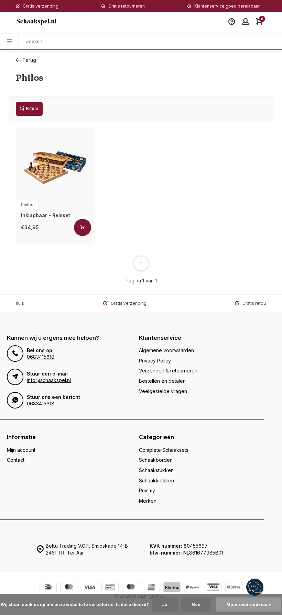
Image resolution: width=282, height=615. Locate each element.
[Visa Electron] (213, 588)
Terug (29, 60)
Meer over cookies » (248, 604)
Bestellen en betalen (162, 381)
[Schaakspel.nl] (36, 22)
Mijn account (21, 450)
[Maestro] (130, 588)
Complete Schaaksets (163, 450)
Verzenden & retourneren (168, 370)
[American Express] (151, 588)
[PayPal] (192, 588)
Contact (15, 460)
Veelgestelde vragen (163, 391)
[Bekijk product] (82, 227)
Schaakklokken (156, 480)
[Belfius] (233, 588)
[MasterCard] (68, 588)
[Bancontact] (110, 588)
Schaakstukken (156, 470)
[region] (254, 587)
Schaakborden (156, 460)
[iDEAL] (48, 588)
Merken (147, 501)
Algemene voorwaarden (166, 350)
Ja (164, 604)
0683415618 (40, 357)
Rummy (147, 490)
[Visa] (89, 588)
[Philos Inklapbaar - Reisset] (55, 167)
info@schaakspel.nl (49, 380)
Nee (196, 604)
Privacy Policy (155, 361)
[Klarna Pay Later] (172, 588)
